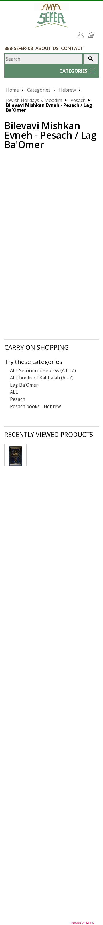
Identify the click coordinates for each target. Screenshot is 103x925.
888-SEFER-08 (18, 48)
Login (81, 33)
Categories (39, 90)
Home (12, 90)
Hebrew (67, 90)
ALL (14, 392)
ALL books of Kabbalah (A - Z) (42, 377)
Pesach (78, 100)
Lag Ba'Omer (24, 385)
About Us (46, 48)
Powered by (82, 922)
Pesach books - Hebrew (35, 406)
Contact (72, 48)
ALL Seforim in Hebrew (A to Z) (43, 370)
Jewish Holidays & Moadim (34, 100)
